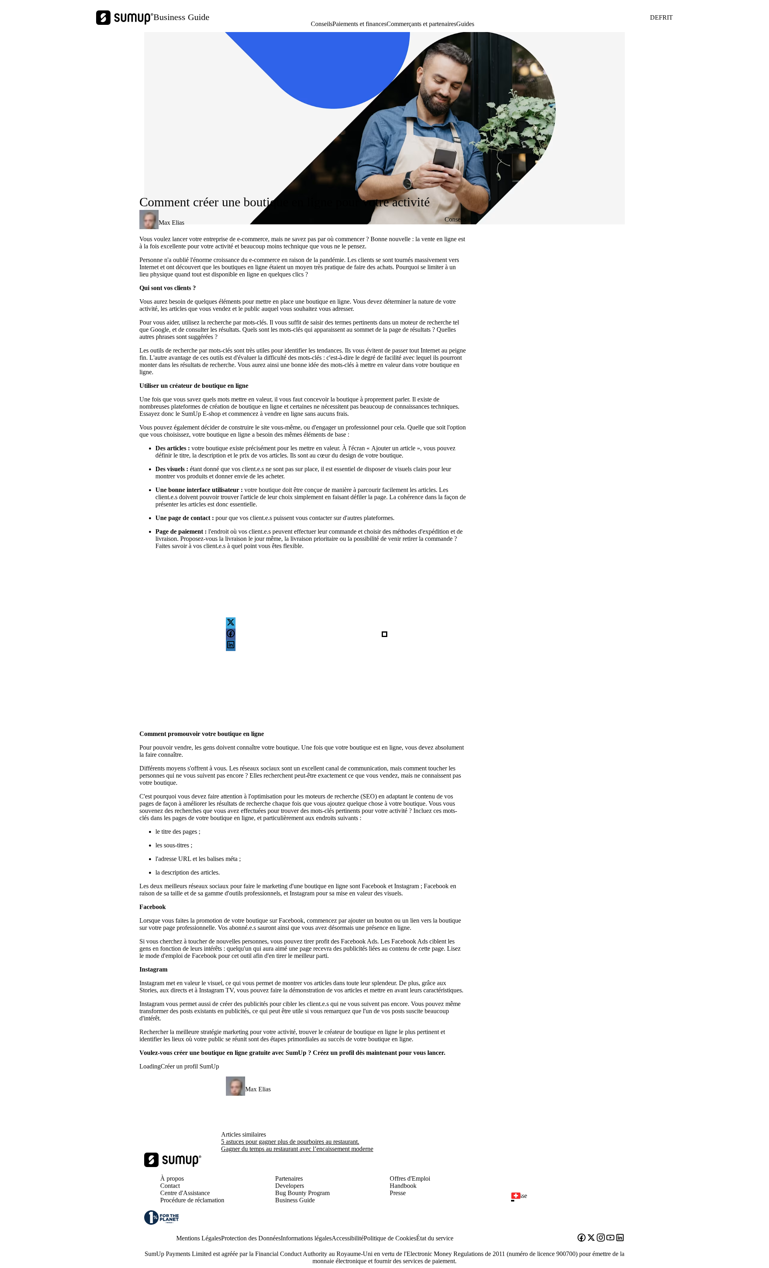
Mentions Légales (198, 1238)
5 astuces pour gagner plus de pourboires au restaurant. (290, 1141)
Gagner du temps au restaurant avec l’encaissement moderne (297, 1148)
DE (654, 17)
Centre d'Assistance (185, 1192)
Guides (465, 23)
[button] (571, 1200)
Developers (289, 1185)
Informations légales (306, 1238)
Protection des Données (251, 1238)
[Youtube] (610, 1238)
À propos (172, 1178)
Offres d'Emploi (410, 1178)
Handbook (403, 1185)
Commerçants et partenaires (421, 23)
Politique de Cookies (390, 1238)
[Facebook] (581, 1238)
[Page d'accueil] (172, 1164)
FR (663, 17)
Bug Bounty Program (302, 1192)
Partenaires (289, 1178)
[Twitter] (591, 1238)
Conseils (321, 23)
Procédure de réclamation (192, 1200)
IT (670, 17)
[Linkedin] (620, 1238)
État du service (434, 1238)
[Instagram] (601, 1238)
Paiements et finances (359, 23)
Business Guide (181, 17)
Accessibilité (348, 1238)
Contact (170, 1185)
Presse (398, 1192)
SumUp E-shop (201, 413)
